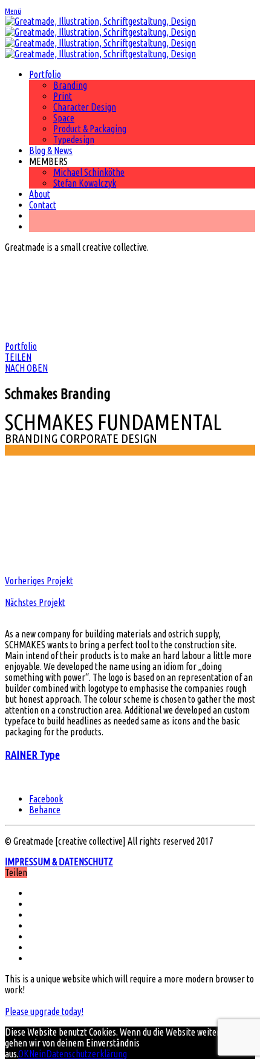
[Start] (100, 37)
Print (62, 96)
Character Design (84, 107)
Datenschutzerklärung (86, 1053)
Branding (70, 85)
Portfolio (45, 74)
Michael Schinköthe (89, 172)
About (39, 194)
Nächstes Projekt (35, 602)
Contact (42, 204)
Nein (37, 1053)
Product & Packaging (89, 128)
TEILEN (18, 357)
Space (63, 117)
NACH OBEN (26, 368)
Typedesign (73, 139)
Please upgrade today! (44, 1011)
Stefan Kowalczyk (84, 183)
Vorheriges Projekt (39, 580)
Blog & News (51, 150)
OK (23, 1053)
